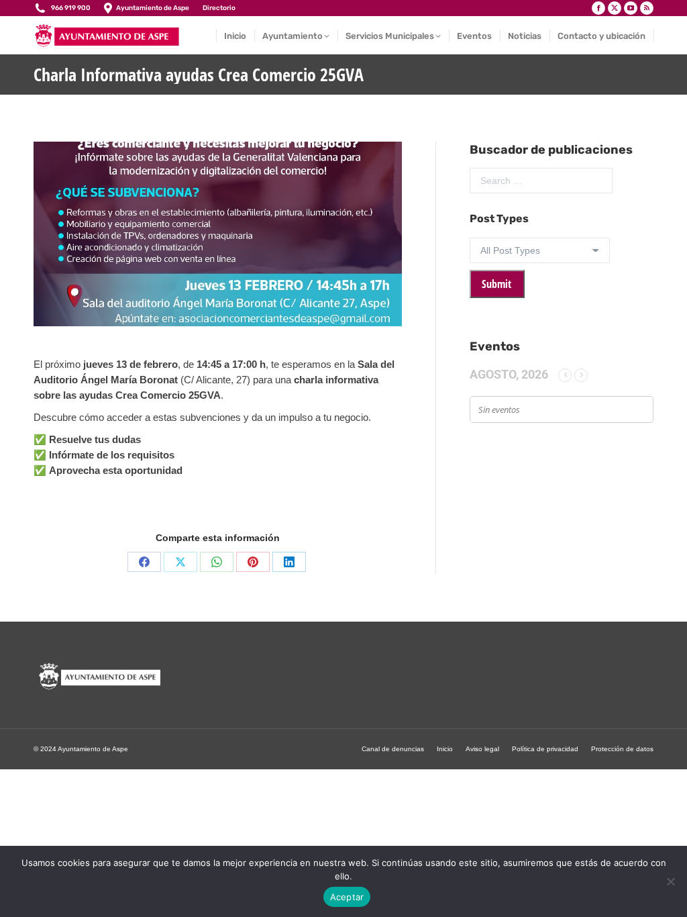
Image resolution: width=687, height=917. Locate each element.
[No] (670, 881)
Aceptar (347, 896)
